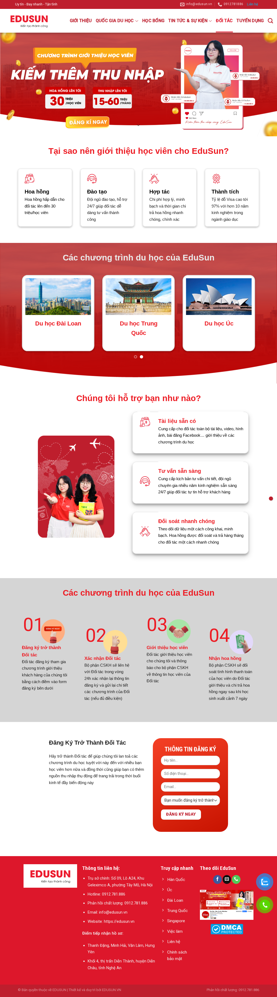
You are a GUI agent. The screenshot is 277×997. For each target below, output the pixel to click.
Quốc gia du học (115, 20)
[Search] (270, 20)
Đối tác (224, 20)
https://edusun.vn (119, 912)
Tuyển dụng (250, 20)
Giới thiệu (81, 20)
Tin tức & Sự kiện (187, 20)
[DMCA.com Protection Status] (226, 919)
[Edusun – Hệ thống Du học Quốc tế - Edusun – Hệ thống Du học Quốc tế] (31, 21)
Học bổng (153, 20)
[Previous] (18, 312)
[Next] (259, 312)
